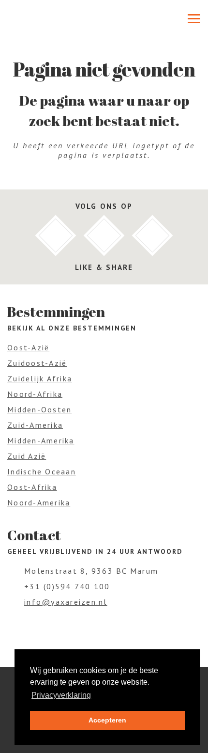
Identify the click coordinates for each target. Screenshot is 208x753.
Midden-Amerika (40, 440)
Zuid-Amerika (35, 425)
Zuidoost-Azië (37, 363)
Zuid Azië (26, 456)
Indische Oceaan (41, 471)
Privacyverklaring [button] (61, 695)
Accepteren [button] (107, 720)
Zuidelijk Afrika (39, 378)
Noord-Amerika (38, 502)
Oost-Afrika (32, 487)
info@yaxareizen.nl (65, 602)
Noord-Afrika (34, 394)
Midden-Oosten (39, 409)
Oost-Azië (28, 347)
